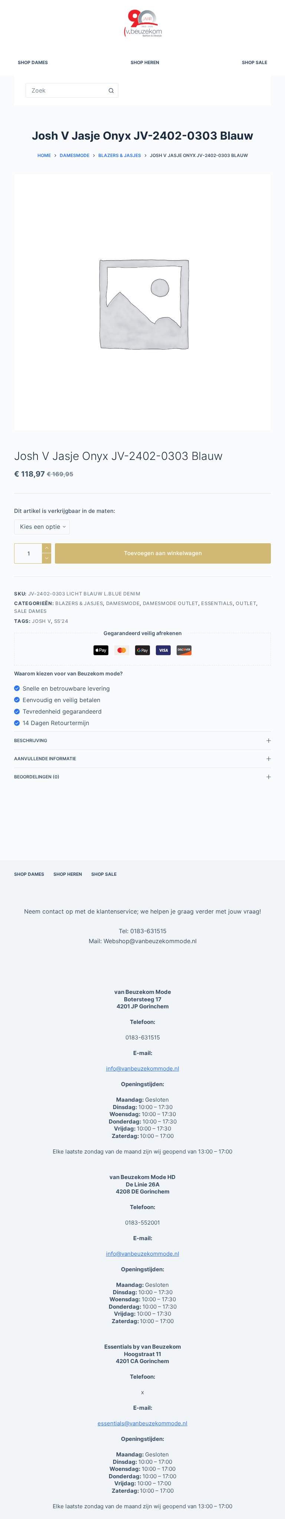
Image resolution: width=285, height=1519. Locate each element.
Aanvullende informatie (45, 758)
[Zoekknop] (111, 90)
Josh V (41, 621)
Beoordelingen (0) (36, 776)
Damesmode (123, 603)
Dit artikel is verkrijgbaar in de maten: (64, 510)
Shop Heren (145, 62)
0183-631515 (148, 931)
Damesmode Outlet (170, 603)
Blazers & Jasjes (79, 603)
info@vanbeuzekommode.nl (142, 1068)
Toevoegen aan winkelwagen (163, 553)
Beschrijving (30, 740)
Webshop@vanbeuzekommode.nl (150, 941)
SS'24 (61, 621)
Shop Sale (254, 62)
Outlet (246, 603)
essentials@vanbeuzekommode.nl (142, 1423)
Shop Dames (33, 62)
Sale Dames (30, 611)
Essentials (217, 603)
